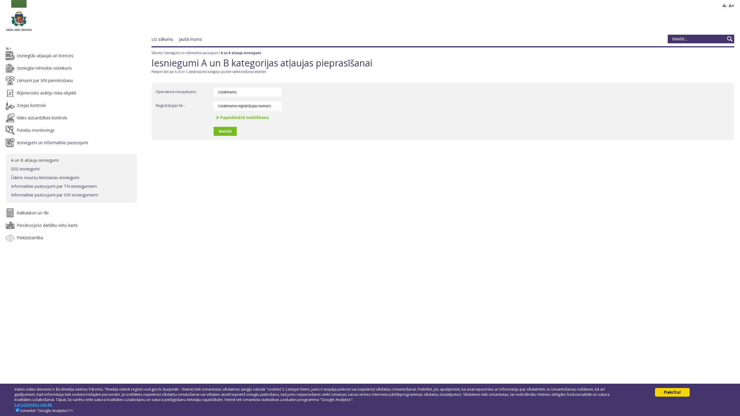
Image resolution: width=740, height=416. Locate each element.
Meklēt (730, 39)
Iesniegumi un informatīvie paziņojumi (192, 53)
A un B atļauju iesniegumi (241, 53)
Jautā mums (190, 39)
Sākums (156, 53)
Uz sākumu (162, 39)
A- (725, 5)
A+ (731, 5)
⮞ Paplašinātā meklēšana (242, 117)
